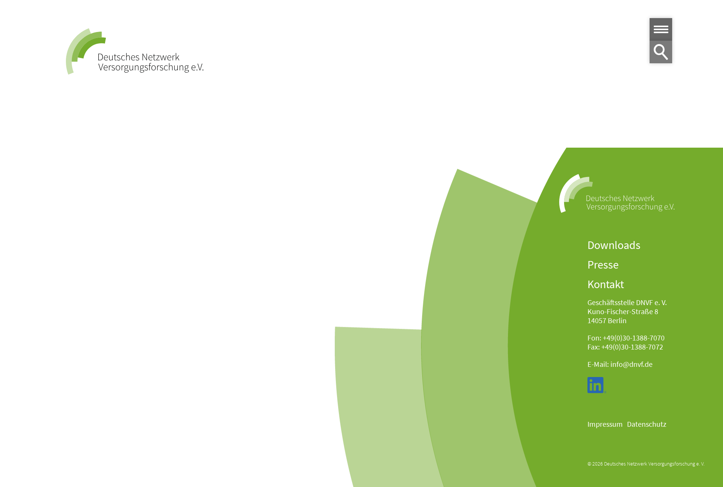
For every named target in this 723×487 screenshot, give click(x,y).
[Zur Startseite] (134, 51)
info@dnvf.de (631, 364)
